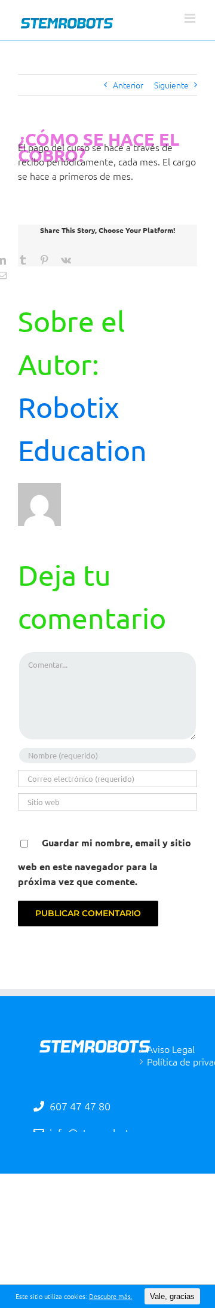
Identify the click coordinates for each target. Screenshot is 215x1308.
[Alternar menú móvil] (191, 18)
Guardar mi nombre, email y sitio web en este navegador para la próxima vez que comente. (104, 862)
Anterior (128, 85)
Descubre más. (111, 1296)
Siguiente (171, 85)
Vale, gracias (172, 1296)
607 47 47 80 (78, 1106)
